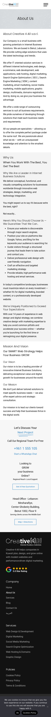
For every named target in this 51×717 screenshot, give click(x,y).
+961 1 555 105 (25, 448)
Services (10, 597)
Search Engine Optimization (20, 646)
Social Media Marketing (18, 641)
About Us (10, 592)
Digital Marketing (14, 636)
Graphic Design (13, 657)
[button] (45, 4)
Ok (17, 713)
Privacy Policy (13, 680)
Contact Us (11, 608)
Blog (8, 603)
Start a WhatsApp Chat (25, 454)
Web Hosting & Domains (18, 652)
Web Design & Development (20, 631)
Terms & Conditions (16, 685)
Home (9, 587)
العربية (9, 613)
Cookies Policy (13, 675)
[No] (47, 706)
